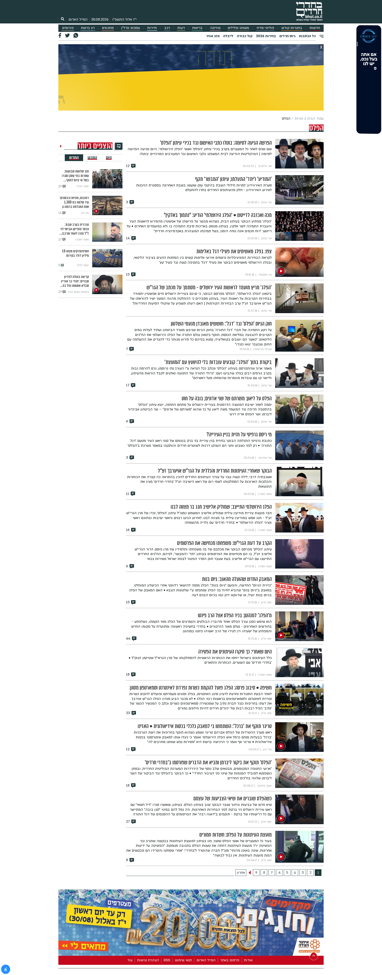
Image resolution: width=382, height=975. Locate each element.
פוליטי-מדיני (265, 28)
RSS (167, 960)
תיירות (152, 28)
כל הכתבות (307, 36)
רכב (167, 28)
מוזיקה (215, 28)
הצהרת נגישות (148, 960)
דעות (181, 28)
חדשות (314, 28)
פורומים (68, 28)
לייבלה (228, 36)
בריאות (197, 28)
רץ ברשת (88, 28)
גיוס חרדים (287, 36)
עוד (129, 960)
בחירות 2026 (266, 36)
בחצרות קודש (291, 28)
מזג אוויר (213, 36)
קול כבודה (244, 36)
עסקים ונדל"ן (130, 28)
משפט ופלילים (238, 28)
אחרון (241, 872)
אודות (248, 960)
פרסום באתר (229, 960)
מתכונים (108, 28)
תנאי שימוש (183, 960)
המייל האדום (78, 19)
